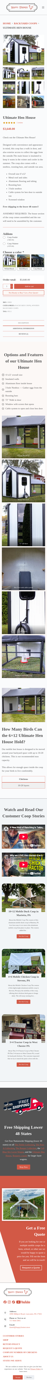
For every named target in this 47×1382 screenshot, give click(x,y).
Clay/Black (37, 269)
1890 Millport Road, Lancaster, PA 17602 (25, 1314)
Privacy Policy (35, 1369)
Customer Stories (13, 1336)
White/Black (9, 269)
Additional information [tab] (23, 328)
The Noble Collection (24, 1144)
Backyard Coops (23, 305)
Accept (17, 1377)
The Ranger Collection (26, 1148)
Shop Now (23, 1167)
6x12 (10, 311)
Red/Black (23, 269)
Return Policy (11, 1344)
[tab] (23, 334)
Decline (29, 1377)
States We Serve (12, 1361)
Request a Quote (12, 1348)
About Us (8, 1357)
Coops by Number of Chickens (20, 1352)
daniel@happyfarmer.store (19, 1327)
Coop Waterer (12, 245)
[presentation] (23, 898)
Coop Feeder (12, 238)
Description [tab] (23, 323)
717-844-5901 (15, 1321)
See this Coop (24, 936)
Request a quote (20, 1155)
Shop (5, 1340)
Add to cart (29, 286)
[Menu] (43, 7)
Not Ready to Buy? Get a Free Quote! (23, 293)
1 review (20, 123)
